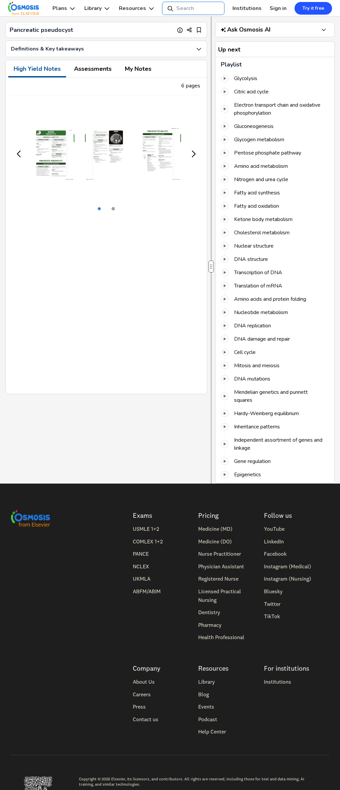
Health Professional (221, 637)
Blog (203, 694)
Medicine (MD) (215, 528)
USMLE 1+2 (146, 528)
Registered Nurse (218, 578)
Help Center (212, 731)
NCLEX (141, 566)
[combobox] (193, 8)
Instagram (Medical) (287, 566)
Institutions (247, 8)
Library (93, 8)
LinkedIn (274, 541)
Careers (142, 694)
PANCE (141, 553)
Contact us (145, 719)
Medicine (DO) (215, 541)
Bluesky (273, 591)
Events (206, 706)
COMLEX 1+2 (148, 541)
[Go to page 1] (99, 208)
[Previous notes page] (19, 154)
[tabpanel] (106, 236)
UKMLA (141, 578)
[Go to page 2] (113, 208)
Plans (59, 8)
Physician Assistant (221, 566)
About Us (144, 681)
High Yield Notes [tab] (37, 69)
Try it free (313, 8)
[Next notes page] (193, 154)
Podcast (207, 719)
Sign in (278, 8)
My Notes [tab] (138, 69)
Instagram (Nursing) (287, 578)
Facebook (275, 553)
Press (139, 706)
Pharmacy (209, 624)
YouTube (274, 528)
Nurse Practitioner (219, 553)
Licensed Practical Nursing (219, 595)
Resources (132, 8)
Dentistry (209, 612)
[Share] (189, 30)
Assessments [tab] (93, 69)
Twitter (272, 604)
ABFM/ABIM (147, 591)
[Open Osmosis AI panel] (323, 29)
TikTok (272, 616)
